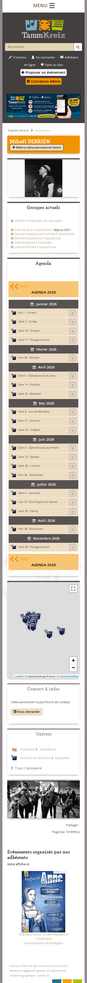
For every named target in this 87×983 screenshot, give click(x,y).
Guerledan (36, 475)
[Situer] (72, 313)
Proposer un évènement (45, 72)
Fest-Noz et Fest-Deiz (35, 758)
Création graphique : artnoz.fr (29, 975)
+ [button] (73, 660)
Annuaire (43, 130)
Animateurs (47, 749)
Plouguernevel (39, 339)
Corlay (33, 321)
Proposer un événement (49, 970)
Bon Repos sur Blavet (43, 502)
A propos (16, 966)
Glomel (34, 357)
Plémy (34, 511)
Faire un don (54, 65)
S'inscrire (19, 57)
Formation (27, 749)
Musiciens (62, 758)
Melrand (35, 393)
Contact (44, 966)
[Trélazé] (62, 631)
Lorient (31, 312)
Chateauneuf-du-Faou (42, 375)
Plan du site (30, 966)
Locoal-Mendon (39, 411)
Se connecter (45, 57)
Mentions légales (21, 970)
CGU (65, 966)
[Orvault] (49, 634)
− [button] (73, 668)
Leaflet (19, 676)
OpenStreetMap (69, 676)
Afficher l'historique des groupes (38, 221)
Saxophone (43, 230)
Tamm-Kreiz (18, 130)
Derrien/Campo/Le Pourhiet (35, 234)
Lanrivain (34, 493)
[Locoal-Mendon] (33, 627)
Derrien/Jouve (25, 243)
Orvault (35, 330)
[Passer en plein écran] (73, 588)
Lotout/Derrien (25, 247)
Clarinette (45, 243)
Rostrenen (36, 529)
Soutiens (55, 966)
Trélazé (35, 430)
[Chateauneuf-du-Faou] (25, 619)
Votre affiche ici (18, 864)
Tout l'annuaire (28, 768)
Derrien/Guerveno (28, 238)
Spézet (34, 457)
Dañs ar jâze (23, 230)
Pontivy (35, 384)
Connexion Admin (45, 81)
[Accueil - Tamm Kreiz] (43, 27)
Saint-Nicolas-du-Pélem (44, 447)
